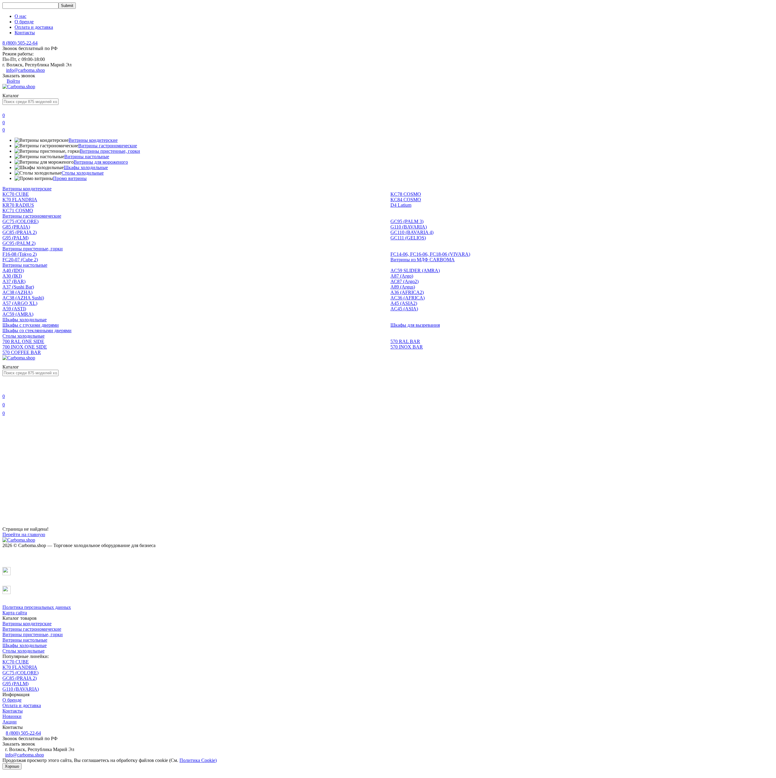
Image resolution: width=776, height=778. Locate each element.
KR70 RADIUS (18, 205)
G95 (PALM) (15, 237)
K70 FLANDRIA (19, 199)
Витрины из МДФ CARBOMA (422, 259)
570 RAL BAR (405, 341)
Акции (9, 721)
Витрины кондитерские (93, 140)
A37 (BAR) (13, 281)
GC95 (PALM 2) (18, 243)
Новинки (12, 716)
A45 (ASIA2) (403, 303)
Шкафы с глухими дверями (30, 325)
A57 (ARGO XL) (19, 303)
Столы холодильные (83, 172)
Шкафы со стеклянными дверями (37, 330)
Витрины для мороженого (101, 162)
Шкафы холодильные (86, 167)
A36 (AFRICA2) (407, 292)
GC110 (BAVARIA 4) (411, 232)
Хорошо (12, 766)
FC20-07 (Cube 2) (20, 259)
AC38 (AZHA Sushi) (23, 297)
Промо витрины (70, 178)
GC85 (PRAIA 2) (19, 232)
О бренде (24, 21)
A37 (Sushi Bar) (18, 286)
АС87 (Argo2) (404, 281)
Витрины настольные (86, 156)
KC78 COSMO (405, 194)
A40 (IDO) (13, 270)
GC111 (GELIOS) (408, 237)
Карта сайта (14, 612)
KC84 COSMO (405, 199)
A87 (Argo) (401, 276)
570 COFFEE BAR (21, 352)
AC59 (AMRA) (17, 314)
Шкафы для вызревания (415, 325)
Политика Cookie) (198, 760)
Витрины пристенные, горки (110, 151)
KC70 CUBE (15, 194)
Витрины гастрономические (107, 145)
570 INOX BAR (406, 346)
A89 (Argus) (402, 286)
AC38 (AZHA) (17, 292)
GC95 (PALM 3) (406, 221)
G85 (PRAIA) (16, 226)
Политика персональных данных (36, 607)
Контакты (25, 32)
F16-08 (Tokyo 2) (19, 254)
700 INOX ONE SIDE (24, 346)
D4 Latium (400, 205)
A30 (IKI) (12, 276)
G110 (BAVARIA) (408, 226)
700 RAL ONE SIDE (23, 341)
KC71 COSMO (17, 210)
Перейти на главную (23, 534)
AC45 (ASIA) (404, 308)
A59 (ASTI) (14, 308)
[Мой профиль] (6, 387)
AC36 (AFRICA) (407, 297)
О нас (20, 16)
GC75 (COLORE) (20, 221)
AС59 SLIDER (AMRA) (415, 270)
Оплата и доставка (34, 27)
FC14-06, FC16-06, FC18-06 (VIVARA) (430, 254)
